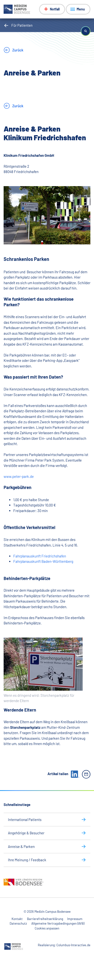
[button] (85, 31)
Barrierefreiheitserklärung (45, 919)
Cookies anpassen (47, 928)
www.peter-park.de (19, 476)
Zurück (17, 50)
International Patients (24, 819)
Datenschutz (18, 923)
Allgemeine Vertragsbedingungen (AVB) (57, 923)
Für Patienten (22, 25)
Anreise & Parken (21, 846)
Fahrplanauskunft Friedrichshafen (39, 556)
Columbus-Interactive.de (73, 945)
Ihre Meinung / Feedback (27, 860)
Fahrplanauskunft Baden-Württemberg (43, 561)
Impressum (74, 919)
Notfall (55, 9)
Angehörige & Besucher (26, 833)
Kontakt (17, 919)
